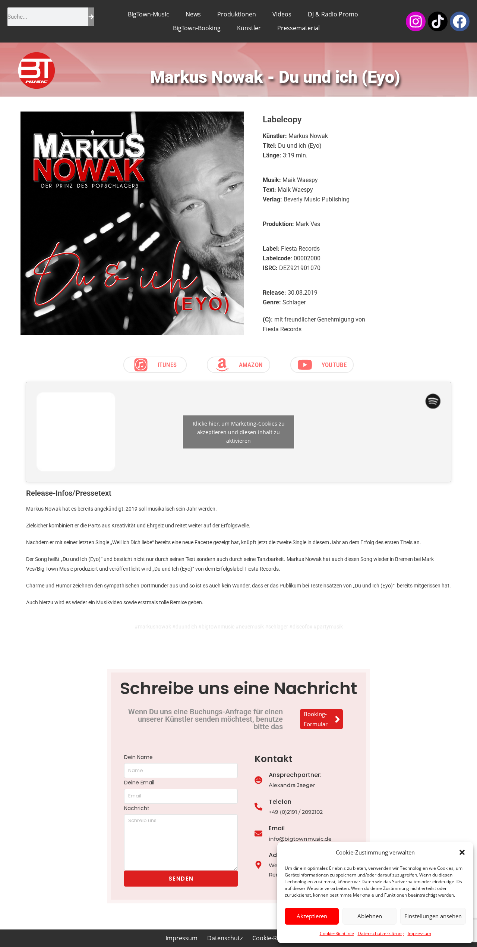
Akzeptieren (312, 916)
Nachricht (136, 808)
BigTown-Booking (197, 28)
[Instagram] (416, 21)
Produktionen (236, 14)
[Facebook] (460, 21)
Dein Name (138, 757)
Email (277, 828)
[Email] (258, 834)
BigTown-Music (148, 14)
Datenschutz (225, 938)
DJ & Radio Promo (333, 14)
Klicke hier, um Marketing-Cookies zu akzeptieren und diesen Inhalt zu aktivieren (239, 432)
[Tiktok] (438, 21)
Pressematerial (298, 28)
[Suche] (91, 16)
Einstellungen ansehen (433, 916)
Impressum (419, 933)
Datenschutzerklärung (381, 933)
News (193, 14)
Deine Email (140, 782)
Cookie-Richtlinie (337, 933)
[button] (462, 852)
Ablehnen (369, 916)
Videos (281, 14)
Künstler (249, 28)
